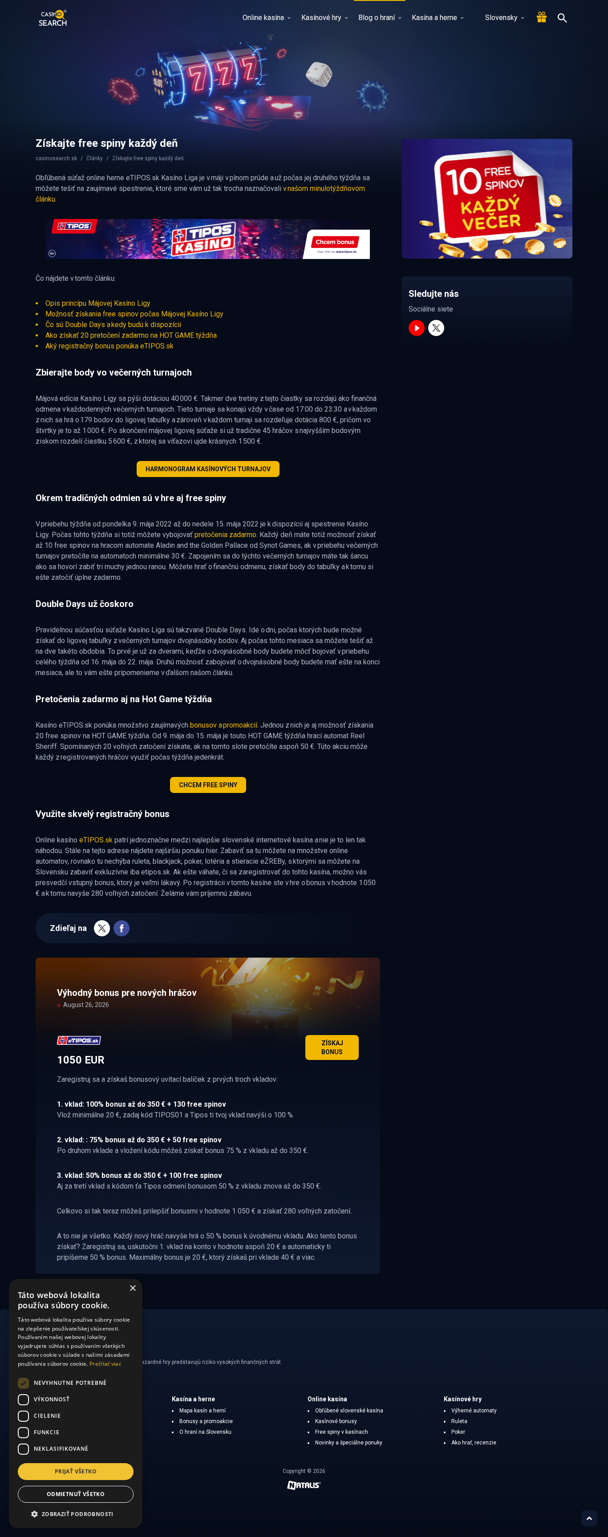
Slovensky (501, 17)
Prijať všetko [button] (76, 1471)
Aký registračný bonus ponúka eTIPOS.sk (109, 346)
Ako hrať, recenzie (473, 1443)
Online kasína (263, 17)
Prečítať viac (105, 1363)
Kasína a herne (434, 17)
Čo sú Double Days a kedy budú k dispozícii (113, 324)
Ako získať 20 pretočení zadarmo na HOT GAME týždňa (131, 335)
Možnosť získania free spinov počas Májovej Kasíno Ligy (134, 314)
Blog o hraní (376, 17)
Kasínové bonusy (336, 1421)
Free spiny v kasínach (341, 1432)
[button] (76, 1514)
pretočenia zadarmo (225, 534)
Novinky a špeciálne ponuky (348, 1443)
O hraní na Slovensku (205, 1432)
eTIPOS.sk (96, 840)
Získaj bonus (332, 1047)
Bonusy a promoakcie (206, 1421)
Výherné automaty (474, 1411)
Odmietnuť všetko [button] (76, 1494)
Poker (458, 1432)
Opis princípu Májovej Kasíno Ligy (97, 303)
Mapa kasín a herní (202, 1411)
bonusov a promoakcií (223, 725)
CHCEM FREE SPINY (208, 785)
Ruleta (459, 1421)
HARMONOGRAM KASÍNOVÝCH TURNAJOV (208, 469)
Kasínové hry (321, 17)
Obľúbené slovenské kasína (349, 1411)
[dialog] (75, 1403)
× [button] (132, 1288)
